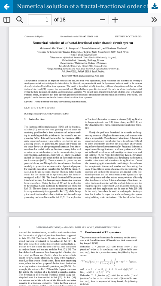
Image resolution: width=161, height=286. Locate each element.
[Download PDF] (154, 6)
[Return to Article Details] (6, 6)
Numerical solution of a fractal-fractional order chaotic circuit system (89, 6)
